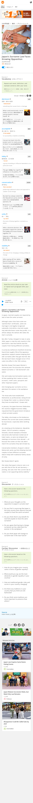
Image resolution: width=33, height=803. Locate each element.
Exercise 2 (5, 278)
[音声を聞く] (10, 99)
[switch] (4, 67)
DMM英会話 (5, 23)
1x (25, 301)
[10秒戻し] (21, 301)
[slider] (2, 304)
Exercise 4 (5, 546)
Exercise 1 (5, 77)
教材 (16, 7)
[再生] (3, 301)
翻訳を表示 (10, 67)
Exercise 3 (5, 482)
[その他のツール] (30, 301)
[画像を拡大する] (16, 39)
